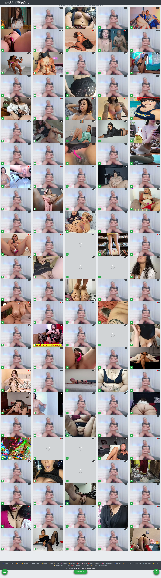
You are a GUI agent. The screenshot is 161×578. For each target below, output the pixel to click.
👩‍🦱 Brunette (64, 563)
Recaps (82, 568)
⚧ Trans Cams (127, 563)
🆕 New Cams (109, 563)
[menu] (5, 572)
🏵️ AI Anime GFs (58, 565)
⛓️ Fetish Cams (147, 563)
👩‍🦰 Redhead (72, 563)
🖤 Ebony (11, 563)
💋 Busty (90, 563)
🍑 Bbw (78, 563)
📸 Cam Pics (94, 565)
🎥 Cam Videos (85, 565)
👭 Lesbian (97, 563)
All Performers (88, 568)
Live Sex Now (80, 572)
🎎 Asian (5, 563)
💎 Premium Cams (137, 563)
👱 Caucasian (25, 563)
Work (79, 568)
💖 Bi (103, 563)
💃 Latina (18, 563)
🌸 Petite (84, 563)
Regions (75, 568)
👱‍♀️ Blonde (56, 563)
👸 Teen (50, 563)
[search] (156, 572)
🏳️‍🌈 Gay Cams (118, 563)
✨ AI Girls (155, 563)
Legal (93, 568)
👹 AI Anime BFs (75, 565)
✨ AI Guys (67, 565)
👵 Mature (44, 563)
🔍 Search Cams (103, 565)
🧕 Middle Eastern (35, 563)
